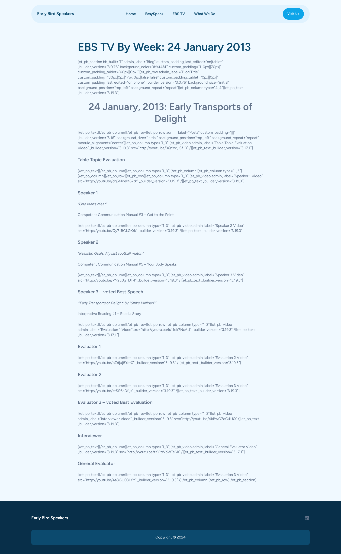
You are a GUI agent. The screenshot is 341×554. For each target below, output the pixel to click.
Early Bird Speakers (55, 13)
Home (131, 14)
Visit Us (293, 14)
